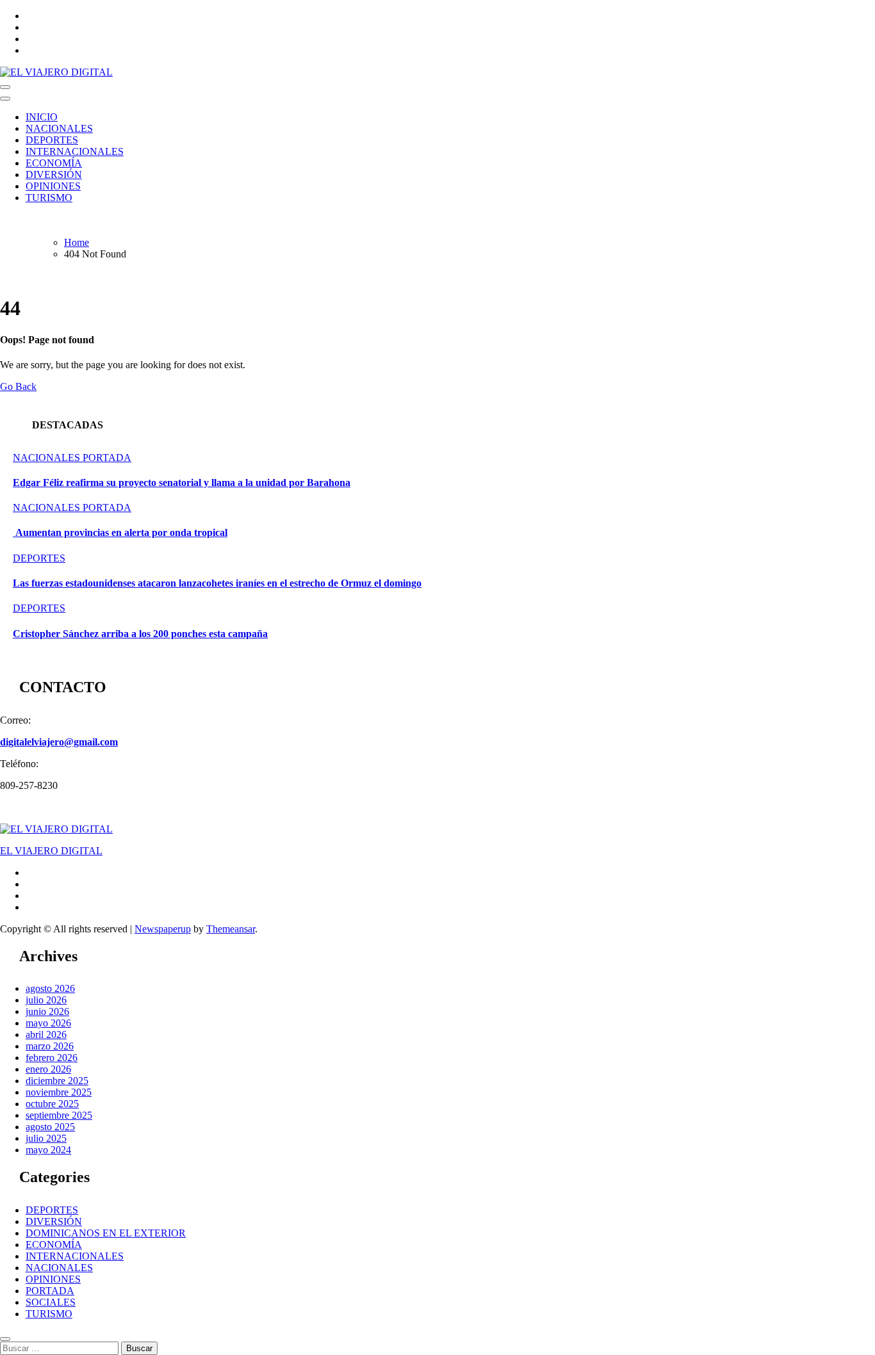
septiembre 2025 (59, 1115)
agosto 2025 (50, 1126)
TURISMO (49, 197)
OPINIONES (53, 186)
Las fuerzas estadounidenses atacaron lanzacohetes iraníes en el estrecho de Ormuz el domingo (217, 583)
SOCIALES (51, 1302)
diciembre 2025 (57, 1080)
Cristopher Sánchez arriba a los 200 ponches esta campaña (140, 633)
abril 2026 (46, 1034)
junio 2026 (47, 1011)
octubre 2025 (52, 1103)
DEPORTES (52, 139)
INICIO (42, 116)
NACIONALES (59, 128)
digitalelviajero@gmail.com (59, 741)
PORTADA (107, 457)
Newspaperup (163, 928)
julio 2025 (46, 1138)
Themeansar (230, 928)
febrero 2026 (52, 1057)
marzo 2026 (50, 1046)
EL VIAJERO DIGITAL (51, 850)
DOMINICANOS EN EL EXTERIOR (106, 1233)
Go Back (18, 386)
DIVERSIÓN (54, 174)
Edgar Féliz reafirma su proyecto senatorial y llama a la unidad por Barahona (181, 482)
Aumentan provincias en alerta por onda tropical (120, 532)
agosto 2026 (50, 988)
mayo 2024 (48, 1149)
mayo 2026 (48, 1023)
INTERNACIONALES (75, 151)
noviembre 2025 (59, 1092)
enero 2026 (48, 1069)
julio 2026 (46, 999)
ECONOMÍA (54, 163)
